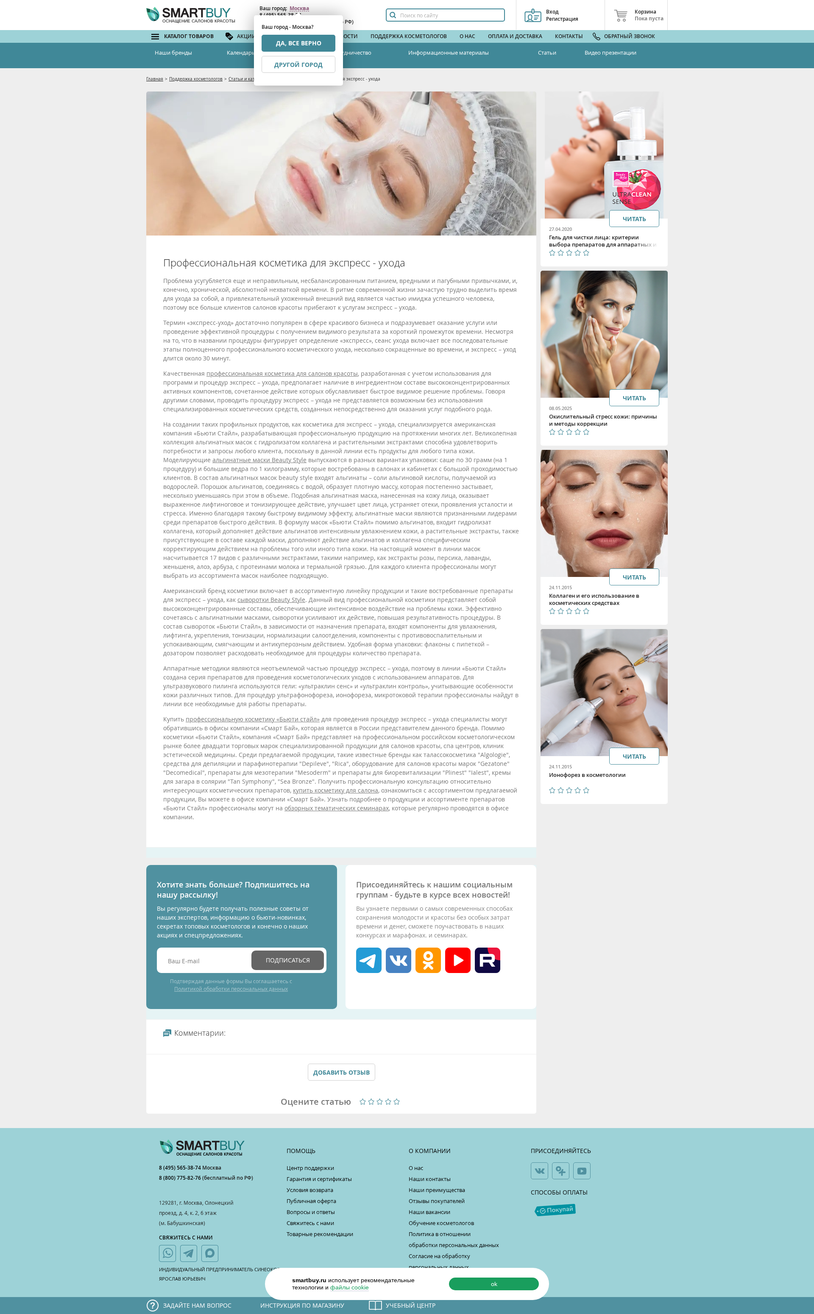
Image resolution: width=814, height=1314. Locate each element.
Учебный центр (410, 1305)
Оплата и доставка (515, 36)
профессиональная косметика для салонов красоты (282, 373)
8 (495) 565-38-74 (180, 1167)
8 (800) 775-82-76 (180, 1177)
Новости (345, 36)
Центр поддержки (310, 1168)
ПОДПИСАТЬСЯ (288, 960)
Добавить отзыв (341, 1072)
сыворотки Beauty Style (271, 600)
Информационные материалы (448, 52)
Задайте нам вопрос (197, 1305)
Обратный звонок (629, 36)
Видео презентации (610, 52)
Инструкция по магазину (302, 1305)
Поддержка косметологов (409, 36)
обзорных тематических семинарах (336, 808)
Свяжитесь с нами (310, 1223)
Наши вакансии (429, 1212)
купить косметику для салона (335, 790)
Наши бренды (173, 52)
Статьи (547, 52)
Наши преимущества (437, 1190)
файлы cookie (349, 1287)
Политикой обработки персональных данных (231, 988)
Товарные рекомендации (320, 1234)
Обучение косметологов (441, 1223)
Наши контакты (430, 1179)
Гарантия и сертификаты (319, 1179)
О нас (467, 36)
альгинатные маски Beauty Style (259, 460)
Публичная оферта (311, 1201)
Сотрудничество (349, 52)
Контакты (569, 36)
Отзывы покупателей (437, 1201)
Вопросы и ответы (311, 1212)
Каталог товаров (189, 36)
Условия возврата (310, 1190)
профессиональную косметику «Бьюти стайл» (253, 719)
